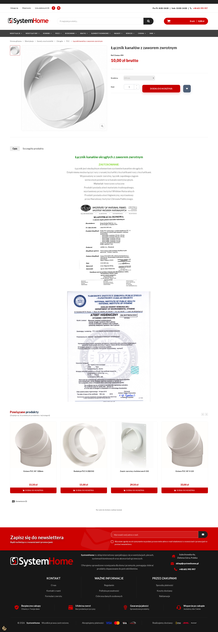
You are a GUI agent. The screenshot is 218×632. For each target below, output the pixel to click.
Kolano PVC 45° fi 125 (185, 471)
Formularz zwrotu (53, 596)
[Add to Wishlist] (187, 88)
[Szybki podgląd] (53, 425)
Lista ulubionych (42, 8)
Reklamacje (164, 596)
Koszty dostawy (164, 590)
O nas (53, 585)
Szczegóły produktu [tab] (33, 148)
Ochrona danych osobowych (109, 596)
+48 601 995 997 (200, 8)
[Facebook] (53, 8)
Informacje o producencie (122, 69)
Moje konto (26, 8)
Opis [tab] (14, 148)
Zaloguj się (14, 8)
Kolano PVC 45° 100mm (33, 471)
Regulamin (109, 585)
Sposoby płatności (164, 585)
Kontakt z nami (53, 590)
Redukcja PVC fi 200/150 (84, 471)
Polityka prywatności (109, 590)
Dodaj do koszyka (161, 88)
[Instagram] (58, 8)
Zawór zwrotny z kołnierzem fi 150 (134, 471)
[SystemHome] (28, 21)
